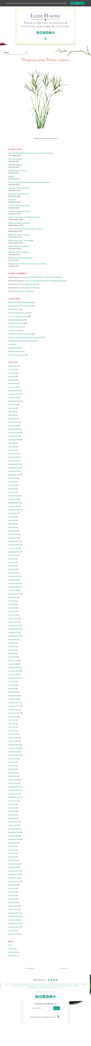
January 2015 (13, 825)
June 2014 (12, 850)
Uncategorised (13, 348)
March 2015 (12, 818)
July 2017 (11, 720)
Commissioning (24, 984)
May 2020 (12, 608)
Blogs (44, 984)
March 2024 (12, 454)
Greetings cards (19, 986)
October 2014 (13, 836)
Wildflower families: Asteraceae (19, 223)
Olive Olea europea (15, 159)
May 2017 (12, 727)
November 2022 (14, 503)
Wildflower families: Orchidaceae (19, 211)
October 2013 (13, 878)
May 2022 (12, 524)
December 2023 (14, 464)
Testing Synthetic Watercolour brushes (21, 341)
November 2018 (14, 671)
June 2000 (12, 930)
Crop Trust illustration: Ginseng (19, 205)
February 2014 (13, 864)
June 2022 (12, 520)
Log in (10, 945)
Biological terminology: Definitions (20, 302)
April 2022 (12, 527)
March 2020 (12, 615)
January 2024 (13, 461)
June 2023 (12, 485)
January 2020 (13, 622)
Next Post (63, 968)
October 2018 (13, 675)
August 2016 (12, 759)
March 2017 (12, 734)
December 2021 (14, 541)
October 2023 (13, 471)
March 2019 (12, 657)
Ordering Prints (33, 986)
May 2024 (12, 450)
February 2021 (13, 576)
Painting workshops (15, 327)
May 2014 (12, 853)
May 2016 (12, 769)
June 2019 (12, 646)
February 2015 (13, 822)
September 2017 (14, 713)
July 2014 (11, 846)
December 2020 (14, 583)
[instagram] (53, 32)
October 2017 (13, 710)
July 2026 (11, 369)
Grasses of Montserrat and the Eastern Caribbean (25, 229)
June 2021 (12, 562)
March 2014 (12, 860)
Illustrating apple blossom (17, 171)
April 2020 (12, 611)
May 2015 (12, 811)
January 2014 (13, 867)
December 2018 (14, 668)
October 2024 (13, 436)
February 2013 (13, 906)
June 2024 (12, 447)
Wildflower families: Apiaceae (18, 252)
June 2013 (12, 892)
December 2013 (14, 871)
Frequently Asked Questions (40, 988)
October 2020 (13, 590)
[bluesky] (47, 32)
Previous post (29, 968)
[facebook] (38, 32)
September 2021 (14, 552)
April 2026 (12, 380)
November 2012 (14, 916)
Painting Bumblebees (15, 165)
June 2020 (12, 604)
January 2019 (13, 664)
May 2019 (12, 650)
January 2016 (13, 783)
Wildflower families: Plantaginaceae (20, 258)
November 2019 (14, 629)
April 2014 (12, 857)
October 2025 (13, 398)
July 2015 (11, 804)
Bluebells (11, 176)
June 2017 (12, 724)
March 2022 (12, 531)
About (7, 984)
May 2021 (12, 566)
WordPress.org (13, 956)
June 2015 (12, 808)
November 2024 (14, 433)
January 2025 (13, 426)
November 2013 (14, 874)
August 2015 (12, 801)
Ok (77, 3)
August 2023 (12, 478)
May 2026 (12, 376)
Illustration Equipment (16, 320)
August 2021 (12, 555)
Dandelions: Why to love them (18, 188)
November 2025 (14, 394)
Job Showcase (36, 984)
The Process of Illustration (51, 986)
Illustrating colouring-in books (18, 194)
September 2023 (14, 475)
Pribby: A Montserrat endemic (18, 246)
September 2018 (14, 678)
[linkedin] (44, 32)
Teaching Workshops (71, 986)
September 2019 (14, 636)
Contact (76, 984)
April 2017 (12, 731)
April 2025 (12, 415)
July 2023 (11, 482)
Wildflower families (14, 351)
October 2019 (13, 632)
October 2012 (13, 920)
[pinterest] (50, 32)
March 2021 (12, 573)
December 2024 (14, 429)
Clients (83, 984)
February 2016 (13, 780)
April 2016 (12, 773)
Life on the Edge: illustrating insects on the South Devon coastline (30, 153)
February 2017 (13, 738)
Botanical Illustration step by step (20, 306)
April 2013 (12, 899)
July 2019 (11, 643)
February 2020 (13, 618)
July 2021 (11, 559)
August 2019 (12, 639)
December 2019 (14, 625)
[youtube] (41, 32)
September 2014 (14, 839)
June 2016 (12, 766)
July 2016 (11, 762)
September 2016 (14, 755)
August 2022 (12, 513)
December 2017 (14, 703)
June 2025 (12, 408)
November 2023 (14, 468)
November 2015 (14, 790)
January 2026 (13, 387)
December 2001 (14, 927)
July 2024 (11, 443)
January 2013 (13, 909)
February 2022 (13, 534)
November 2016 (14, 748)
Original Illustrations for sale (60, 984)
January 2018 (13, 699)
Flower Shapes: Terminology (29, 284)
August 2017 (12, 717)
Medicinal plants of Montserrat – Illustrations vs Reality (27, 264)
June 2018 (12, 685)
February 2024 (13, 457)
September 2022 (14, 510)
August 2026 (12, 366)
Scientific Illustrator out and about (20, 334)
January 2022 (13, 538)
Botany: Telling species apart (18, 313)
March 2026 (12, 383)
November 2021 (14, 545)
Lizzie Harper (45, 15)
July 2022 (11, 517)
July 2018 (11, 682)
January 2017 (13, 741)
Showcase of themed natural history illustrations (24, 337)
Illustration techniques (16, 323)
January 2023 (13, 499)
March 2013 (12, 902)
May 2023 (12, 489)
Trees (10, 344)
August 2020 (12, 597)
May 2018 (12, 689)
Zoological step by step (16, 355)
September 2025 (14, 401)
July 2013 (11, 888)
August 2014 (12, 843)
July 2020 (11, 601)
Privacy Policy (57, 988)
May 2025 (12, 412)
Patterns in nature (14, 330)
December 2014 (14, 829)
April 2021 (12, 569)
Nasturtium (12, 200)
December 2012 (14, 913)
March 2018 (12, 692)
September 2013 (14, 881)
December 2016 (14, 745)
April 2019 (12, 654)
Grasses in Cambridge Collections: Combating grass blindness (29, 182)
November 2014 (14, 832)
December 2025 (14, 390)
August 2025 (12, 405)
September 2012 (14, 923)
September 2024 (14, 440)
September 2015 (14, 797)
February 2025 (13, 422)
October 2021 (13, 548)
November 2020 (14, 587)
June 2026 (12, 373)
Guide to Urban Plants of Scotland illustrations (24, 217)
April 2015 (12, 815)
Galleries (14, 984)
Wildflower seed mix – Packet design (21, 240)
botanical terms (13, 309)
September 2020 (14, 594)
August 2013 (12, 885)
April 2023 (12, 492)
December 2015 (14, 787)
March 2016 (12, 776)
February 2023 (13, 496)
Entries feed (12, 949)
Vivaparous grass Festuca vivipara (45, 59)
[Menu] (45, 38)
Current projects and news (17, 316)
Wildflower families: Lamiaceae (18, 235)
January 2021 (13, 580)
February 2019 (13, 661)
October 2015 (13, 794)
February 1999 (13, 934)
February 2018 (13, 696)
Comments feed (13, 952)
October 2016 (13, 752)
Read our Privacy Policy (59, 3)
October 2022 (13, 506)
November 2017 (14, 706)
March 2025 (12, 419)
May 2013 (12, 895)
